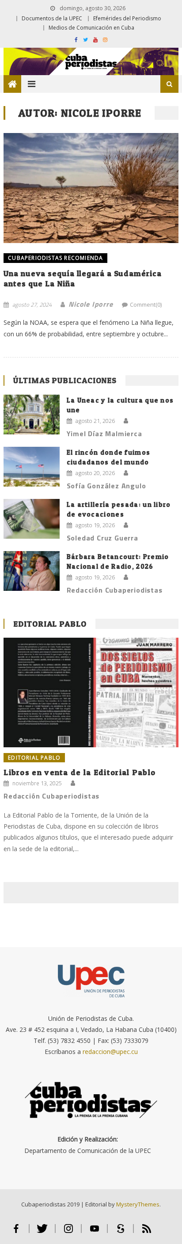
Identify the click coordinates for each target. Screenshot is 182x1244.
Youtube (94, 1232)
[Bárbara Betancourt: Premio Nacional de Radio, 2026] (32, 571)
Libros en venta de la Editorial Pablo (79, 772)
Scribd (120, 1232)
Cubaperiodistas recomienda (55, 258)
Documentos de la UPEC (52, 18)
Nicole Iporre (90, 304)
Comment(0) (146, 304)
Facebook (16, 1232)
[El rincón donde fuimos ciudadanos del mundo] (32, 467)
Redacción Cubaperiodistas (115, 590)
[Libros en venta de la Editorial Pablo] (91, 692)
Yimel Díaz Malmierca (104, 433)
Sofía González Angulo (106, 485)
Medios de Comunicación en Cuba (91, 27)
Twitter (42, 1232)
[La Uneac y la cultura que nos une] (32, 415)
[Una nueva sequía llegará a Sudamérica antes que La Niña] (91, 188)
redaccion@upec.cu (110, 1051)
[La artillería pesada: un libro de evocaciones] (32, 519)
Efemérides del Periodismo (127, 18)
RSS (146, 1232)
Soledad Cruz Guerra (102, 538)
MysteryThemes (137, 1204)
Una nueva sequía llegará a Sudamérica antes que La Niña (82, 278)
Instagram (68, 1232)
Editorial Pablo (50, 623)
